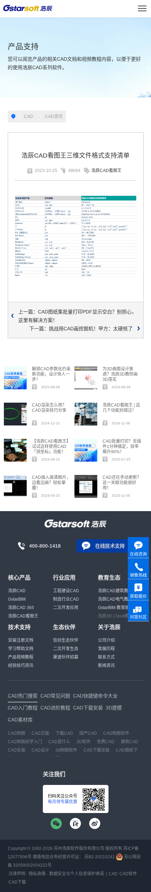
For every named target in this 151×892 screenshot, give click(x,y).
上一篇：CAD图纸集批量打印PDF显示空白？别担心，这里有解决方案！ (77, 316)
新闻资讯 (106, 665)
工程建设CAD (66, 590)
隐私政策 (37, 873)
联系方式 (106, 657)
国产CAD (88, 733)
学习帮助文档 (20, 648)
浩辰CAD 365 (21, 607)
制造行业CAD (66, 599)
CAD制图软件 (116, 733)
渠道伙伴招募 (65, 657)
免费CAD (105, 741)
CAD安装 (16, 750)
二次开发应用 (65, 607)
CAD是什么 (59, 741)
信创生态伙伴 (65, 640)
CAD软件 (128, 873)
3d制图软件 (66, 750)
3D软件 (84, 741)
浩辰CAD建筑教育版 (117, 590)
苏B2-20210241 (99, 856)
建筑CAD (129, 741)
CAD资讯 (54, 116)
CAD (28, 116)
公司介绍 (106, 640)
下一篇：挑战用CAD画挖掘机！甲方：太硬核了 (81, 328)
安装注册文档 (20, 640)
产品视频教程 (20, 657)
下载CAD (64, 733)
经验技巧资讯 (20, 665)
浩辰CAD (17, 590)
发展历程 (106, 648)
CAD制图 (16, 733)
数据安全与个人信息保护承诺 (76, 873)
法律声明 (16, 873)
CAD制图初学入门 (25, 741)
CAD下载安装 (97, 750)
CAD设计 (40, 750)
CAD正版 (40, 733)
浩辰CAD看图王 (106, 170)
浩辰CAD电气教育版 (117, 599)
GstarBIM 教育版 (113, 607)
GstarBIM (17, 599)
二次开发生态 (65, 648)
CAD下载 (17, 882)
